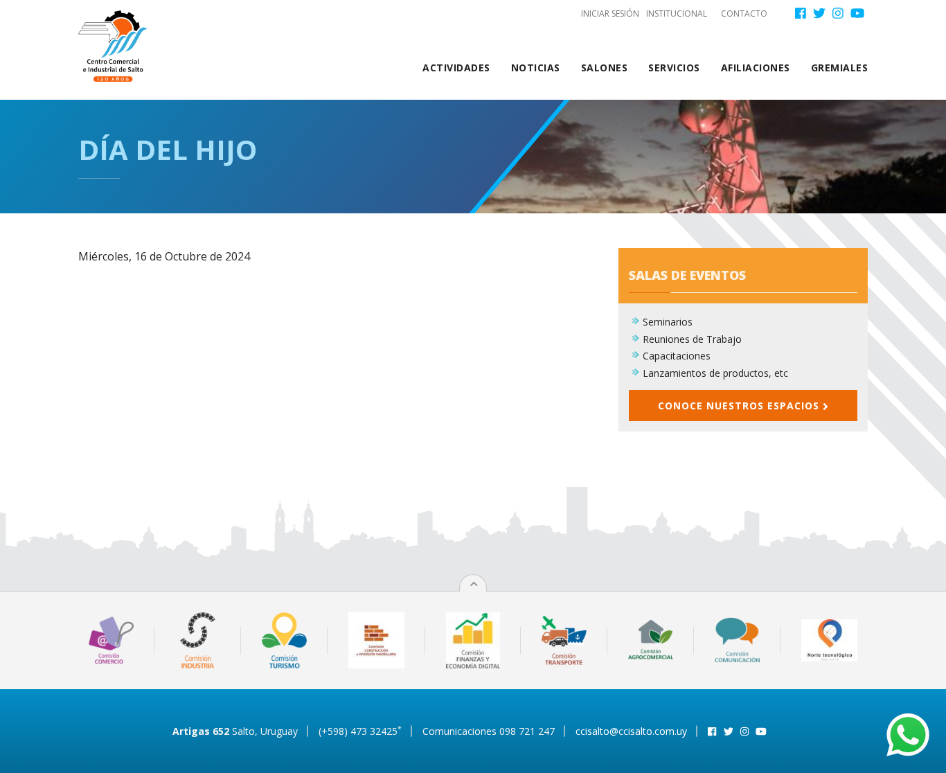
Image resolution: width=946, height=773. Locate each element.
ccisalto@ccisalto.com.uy (631, 731)
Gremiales (839, 67)
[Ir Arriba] (474, 583)
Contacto (744, 13)
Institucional (676, 13)
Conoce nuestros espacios (740, 405)
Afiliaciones (755, 67)
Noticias (535, 67)
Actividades (456, 67)
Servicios (674, 67)
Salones (604, 67)
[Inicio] (118, 46)
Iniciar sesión (610, 13)
